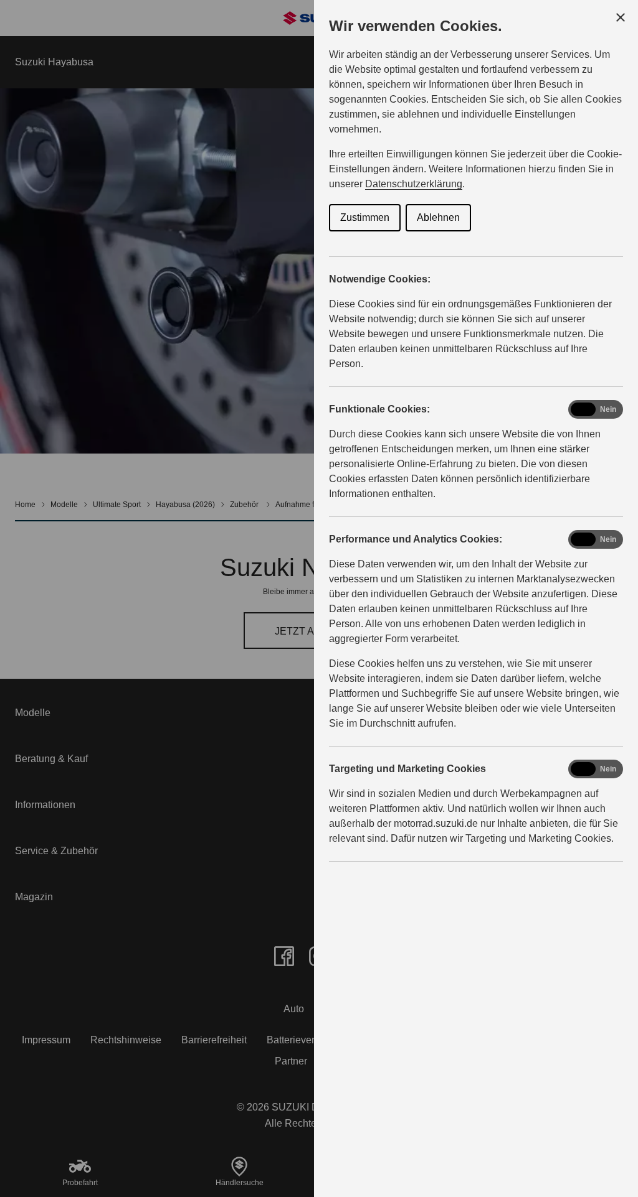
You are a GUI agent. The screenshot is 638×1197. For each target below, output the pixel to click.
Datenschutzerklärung (413, 184)
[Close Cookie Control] (620, 17)
